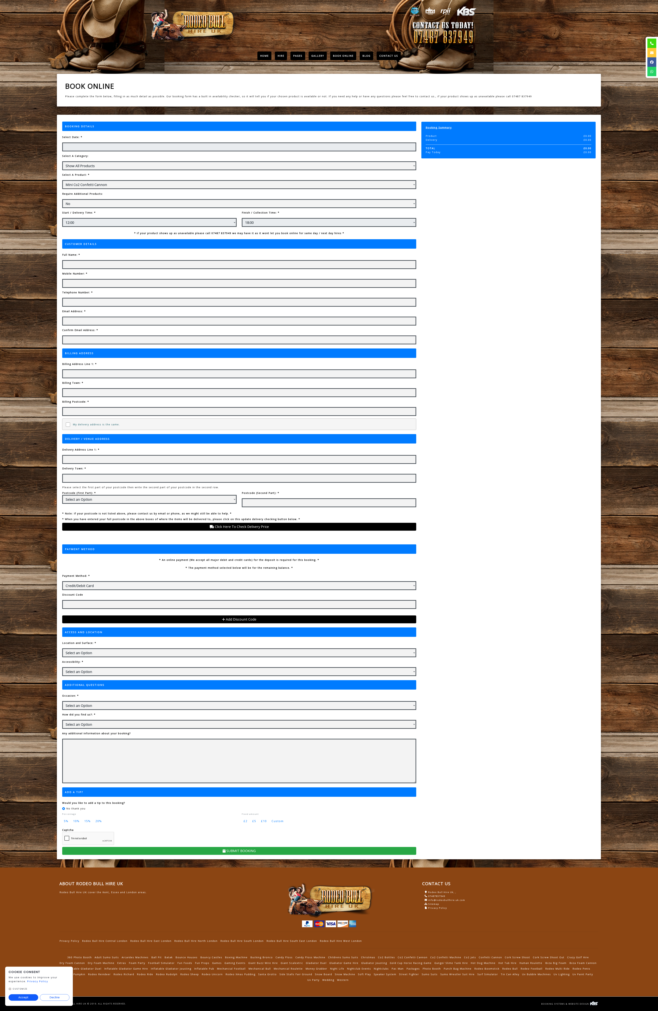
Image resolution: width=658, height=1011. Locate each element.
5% (66, 821)
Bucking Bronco (261, 957)
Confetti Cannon (490, 957)
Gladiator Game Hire (343, 963)
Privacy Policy (437, 907)
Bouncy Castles (211, 957)
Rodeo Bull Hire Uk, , (442, 892)
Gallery (317, 55)
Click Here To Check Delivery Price (241, 526)
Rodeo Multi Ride (557, 968)
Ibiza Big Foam (555, 963)
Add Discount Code (240, 619)
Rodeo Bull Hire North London (196, 941)
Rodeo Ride (145, 974)
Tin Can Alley (510, 974)
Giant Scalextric (292, 963)
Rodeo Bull (510, 968)
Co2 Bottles (386, 957)
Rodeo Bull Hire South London (242, 941)
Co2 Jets (470, 957)
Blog (366, 55)
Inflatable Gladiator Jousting (171, 968)
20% (98, 821)
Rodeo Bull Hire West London (341, 941)
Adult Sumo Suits (107, 957)
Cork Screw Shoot (517, 957)
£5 (254, 821)
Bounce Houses (186, 957)
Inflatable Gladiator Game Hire (126, 968)
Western (343, 980)
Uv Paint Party (582, 974)
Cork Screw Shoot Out (548, 957)
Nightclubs (381, 968)
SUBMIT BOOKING (241, 850)
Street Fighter (409, 974)
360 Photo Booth (79, 957)
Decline (55, 997)
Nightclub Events (359, 968)
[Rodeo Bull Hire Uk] (191, 24)
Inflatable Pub (204, 968)
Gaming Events (235, 963)
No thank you (76, 808)
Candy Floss (284, 957)
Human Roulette (530, 963)
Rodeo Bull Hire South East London (291, 941)
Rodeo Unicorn (212, 974)
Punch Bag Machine (458, 968)
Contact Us (388, 55)
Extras (121, 963)
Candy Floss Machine (310, 957)
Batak (168, 957)
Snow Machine (345, 974)
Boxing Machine (236, 957)
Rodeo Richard (123, 974)
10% (76, 821)
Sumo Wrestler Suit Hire (457, 974)
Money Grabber (316, 968)
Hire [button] (281, 55)
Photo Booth (432, 968)
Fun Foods (184, 963)
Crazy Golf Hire (578, 957)
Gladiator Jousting (374, 963)
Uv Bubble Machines (536, 974)
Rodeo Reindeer (99, 974)
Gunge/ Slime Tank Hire (451, 963)
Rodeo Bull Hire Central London (104, 941)
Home (265, 56)
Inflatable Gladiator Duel (83, 968)
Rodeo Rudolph (167, 974)
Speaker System (385, 974)
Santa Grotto (267, 974)
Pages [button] (297, 55)
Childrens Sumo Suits (343, 957)
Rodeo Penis (581, 968)
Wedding (328, 980)
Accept (23, 997)
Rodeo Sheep (189, 974)
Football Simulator (161, 963)
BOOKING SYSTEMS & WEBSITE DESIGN (565, 1003)
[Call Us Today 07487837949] (443, 37)
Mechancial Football (231, 968)
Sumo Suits (430, 974)
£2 (245, 821)
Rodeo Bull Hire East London (151, 941)
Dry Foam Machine (101, 963)
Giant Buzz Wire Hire (263, 963)
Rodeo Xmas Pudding (240, 974)
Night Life (337, 968)
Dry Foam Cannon (72, 963)
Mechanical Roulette (288, 968)
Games (217, 963)
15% (87, 821)
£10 (264, 821)
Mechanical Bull (259, 968)
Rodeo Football (532, 968)
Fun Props (202, 963)
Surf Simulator (487, 974)
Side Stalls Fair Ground (295, 974)
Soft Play (364, 974)
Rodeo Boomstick (486, 968)
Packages (413, 968)
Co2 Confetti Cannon (413, 957)
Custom (278, 821)
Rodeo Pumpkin (74, 974)
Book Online (343, 55)
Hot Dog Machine (483, 963)
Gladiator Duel (316, 963)
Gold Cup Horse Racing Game (411, 963)
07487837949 (436, 896)
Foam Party (137, 963)
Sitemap (433, 904)
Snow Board (323, 974)
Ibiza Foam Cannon (583, 963)
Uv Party (313, 980)
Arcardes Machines (135, 957)
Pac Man (398, 968)
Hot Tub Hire (507, 963)
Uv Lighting (562, 974)
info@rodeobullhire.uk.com (446, 900)
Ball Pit (156, 957)
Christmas (368, 957)
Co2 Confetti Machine (445, 957)
